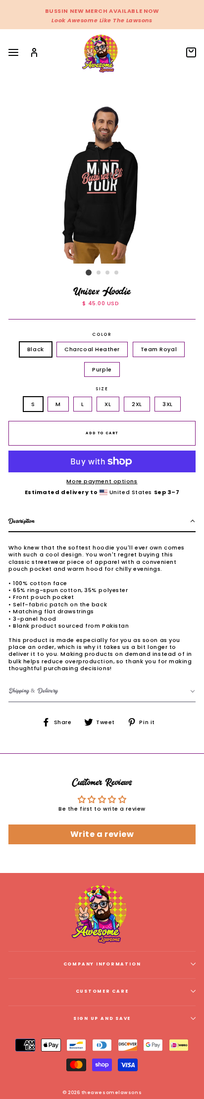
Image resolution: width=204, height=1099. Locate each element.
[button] (102, 521)
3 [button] (107, 273)
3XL (167, 404)
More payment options (101, 481)
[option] (102, 14)
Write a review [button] (102, 834)
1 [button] (89, 272)
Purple (101, 369)
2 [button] (99, 273)
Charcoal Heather (92, 349)
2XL (137, 404)
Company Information (102, 964)
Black (35, 349)
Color (102, 334)
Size (102, 389)
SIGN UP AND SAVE (102, 1018)
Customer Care (102, 991)
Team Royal (159, 349)
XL (107, 404)
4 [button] (116, 273)
